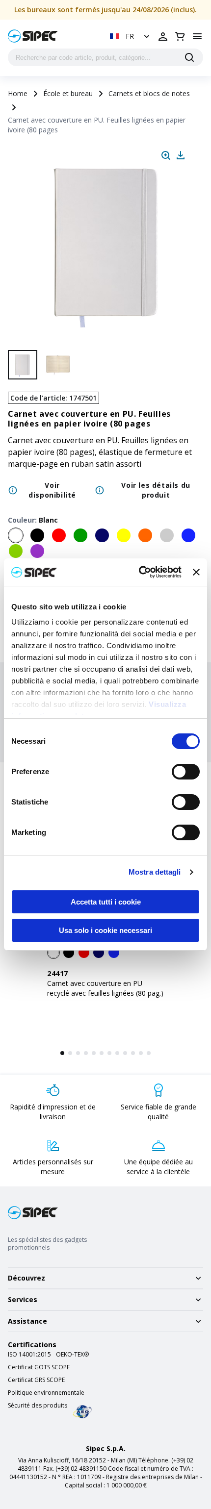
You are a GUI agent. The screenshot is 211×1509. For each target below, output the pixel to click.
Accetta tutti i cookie (106, 902)
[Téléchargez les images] (180, 155)
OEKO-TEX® (72, 1354)
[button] (131, 36)
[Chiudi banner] (196, 572)
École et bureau (68, 93)
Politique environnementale (46, 1393)
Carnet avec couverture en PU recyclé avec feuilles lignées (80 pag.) (105, 988)
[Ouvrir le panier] (180, 36)
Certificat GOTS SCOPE (39, 1367)
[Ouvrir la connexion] (163, 36)
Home (17, 93)
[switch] (186, 772)
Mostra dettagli (155, 872)
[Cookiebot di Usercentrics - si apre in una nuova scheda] (139, 572)
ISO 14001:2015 (29, 1354)
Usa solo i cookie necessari (105, 930)
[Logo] (33, 36)
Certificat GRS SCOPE (36, 1380)
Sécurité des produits (37, 1405)
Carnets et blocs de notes (149, 93)
